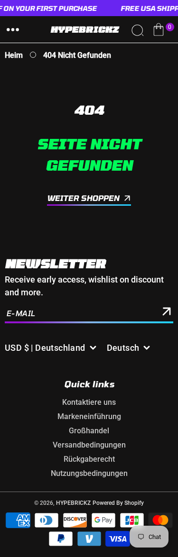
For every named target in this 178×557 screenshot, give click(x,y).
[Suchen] (137, 29)
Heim (14, 55)
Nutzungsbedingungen (89, 473)
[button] (12, 29)
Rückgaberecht (89, 459)
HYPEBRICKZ (73, 503)
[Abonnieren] (166, 313)
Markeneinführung (89, 416)
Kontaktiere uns (89, 402)
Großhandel (89, 430)
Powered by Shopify (118, 503)
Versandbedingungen (89, 444)
